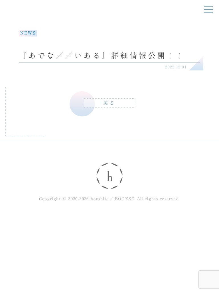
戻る (109, 102)
